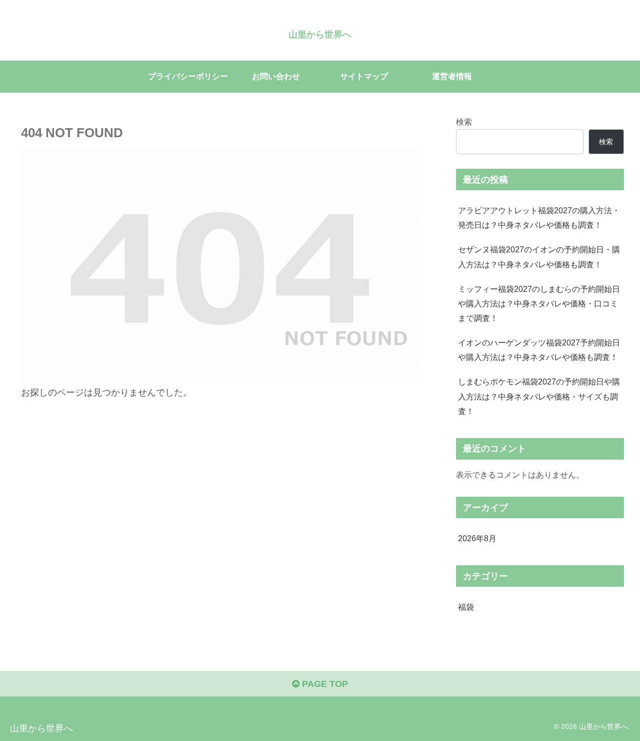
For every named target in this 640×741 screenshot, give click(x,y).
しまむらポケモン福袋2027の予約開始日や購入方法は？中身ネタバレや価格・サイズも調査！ (539, 396)
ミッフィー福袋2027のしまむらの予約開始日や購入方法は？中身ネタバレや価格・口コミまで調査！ (539, 303)
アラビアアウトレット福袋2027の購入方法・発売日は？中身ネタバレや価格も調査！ (539, 217)
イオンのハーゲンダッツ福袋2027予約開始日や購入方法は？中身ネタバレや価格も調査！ (539, 349)
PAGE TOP (324, 684)
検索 (464, 121)
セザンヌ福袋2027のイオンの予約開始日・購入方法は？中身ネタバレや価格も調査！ (539, 256)
